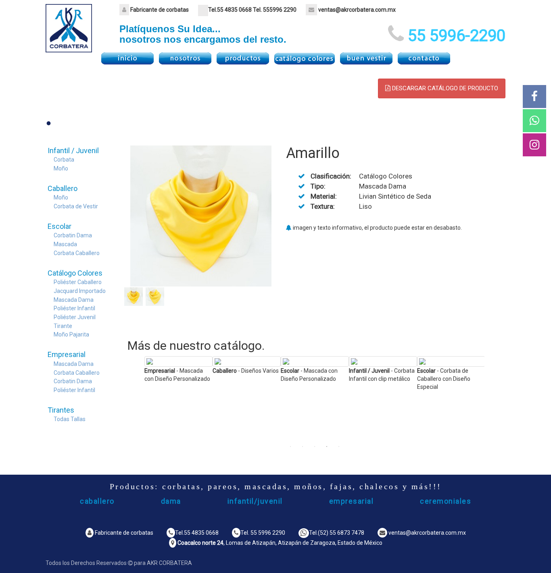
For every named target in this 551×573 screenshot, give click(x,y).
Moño (61, 168)
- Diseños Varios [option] (246, 370)
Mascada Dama (74, 300)
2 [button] (302, 446)
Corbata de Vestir (76, 206)
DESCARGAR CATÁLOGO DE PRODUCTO (444, 88)
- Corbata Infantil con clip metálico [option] (382, 374)
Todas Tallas (70, 419)
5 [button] (339, 446)
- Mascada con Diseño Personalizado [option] (177, 374)
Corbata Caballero (77, 253)
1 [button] (290, 446)
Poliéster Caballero (78, 282)
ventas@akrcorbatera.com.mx (357, 9)
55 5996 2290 (267, 532)
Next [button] (490, 398)
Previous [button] (138, 398)
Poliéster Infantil (74, 308)
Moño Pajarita (71, 334)
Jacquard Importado (80, 291)
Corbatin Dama (73, 235)
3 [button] (315, 446)
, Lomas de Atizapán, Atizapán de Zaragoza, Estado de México (279, 543)
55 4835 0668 (234, 9)
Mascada (65, 244)
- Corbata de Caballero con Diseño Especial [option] (443, 378)
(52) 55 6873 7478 (341, 532)
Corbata (64, 159)
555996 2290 (279, 9)
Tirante (63, 326)
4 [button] (327, 446)
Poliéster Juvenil (75, 317)
